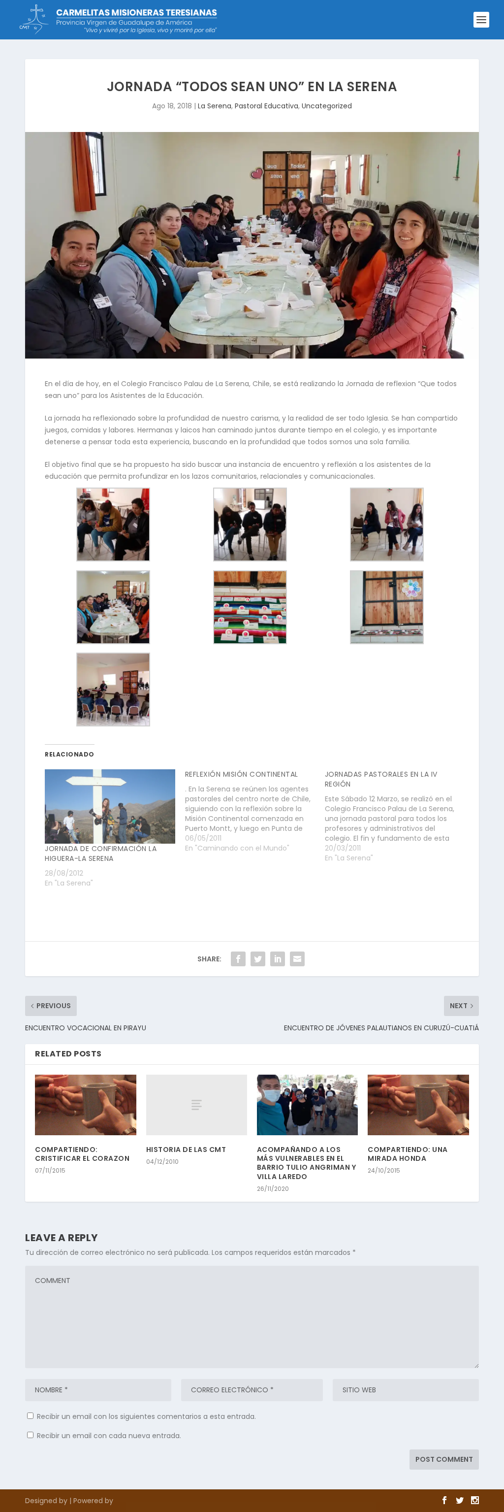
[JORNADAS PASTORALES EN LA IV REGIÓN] (395, 816)
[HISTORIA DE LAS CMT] (196, 1105)
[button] (113, 526)
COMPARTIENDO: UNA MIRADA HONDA (408, 1154)
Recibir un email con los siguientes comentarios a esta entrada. (146, 1416)
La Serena (214, 106)
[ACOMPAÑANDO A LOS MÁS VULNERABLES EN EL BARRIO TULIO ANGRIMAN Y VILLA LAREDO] (307, 1105)
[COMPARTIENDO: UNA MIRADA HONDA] (418, 1105)
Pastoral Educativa (266, 106)
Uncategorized (327, 106)
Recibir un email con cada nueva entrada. (109, 1436)
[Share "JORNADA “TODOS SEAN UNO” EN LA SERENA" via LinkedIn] (277, 959)
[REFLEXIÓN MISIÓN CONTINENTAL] (255, 811)
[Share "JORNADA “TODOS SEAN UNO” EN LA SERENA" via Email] (297, 959)
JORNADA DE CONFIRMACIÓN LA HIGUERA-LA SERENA (101, 853)
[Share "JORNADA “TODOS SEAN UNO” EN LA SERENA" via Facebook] (238, 959)
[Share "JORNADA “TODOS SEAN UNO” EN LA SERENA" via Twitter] (258, 959)
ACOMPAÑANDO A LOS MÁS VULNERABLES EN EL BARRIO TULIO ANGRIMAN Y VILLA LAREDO (306, 1163)
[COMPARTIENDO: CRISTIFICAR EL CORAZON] (85, 1105)
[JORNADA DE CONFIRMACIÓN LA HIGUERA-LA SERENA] (110, 806)
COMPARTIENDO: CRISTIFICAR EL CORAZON (82, 1154)
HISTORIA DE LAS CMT (186, 1149)
